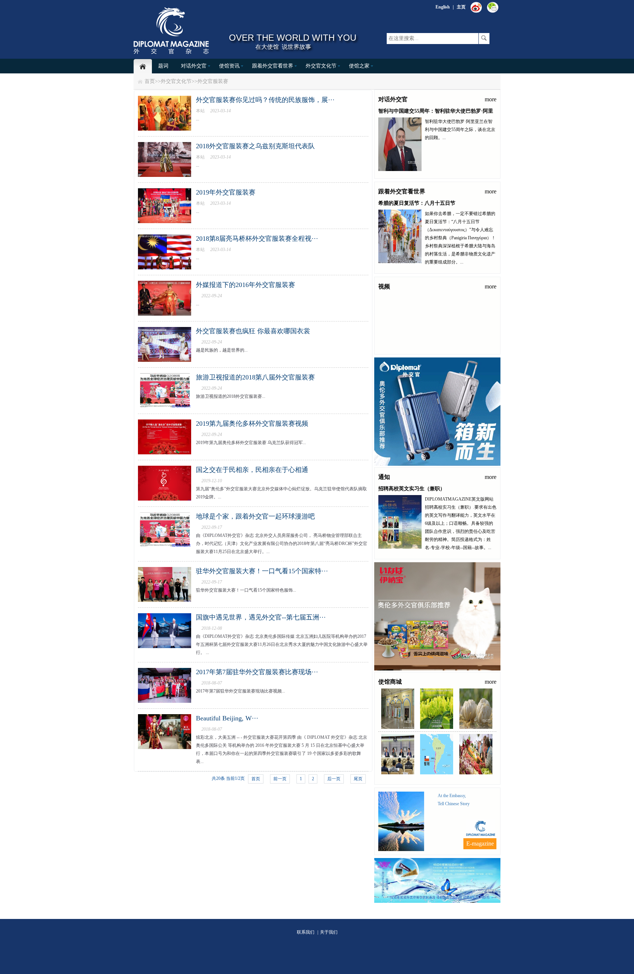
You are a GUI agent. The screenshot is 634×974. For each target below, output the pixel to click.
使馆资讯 (229, 66)
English (443, 7)
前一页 (280, 778)
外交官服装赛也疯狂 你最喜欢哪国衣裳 (253, 331)
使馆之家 (359, 66)
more (490, 99)
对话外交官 (194, 66)
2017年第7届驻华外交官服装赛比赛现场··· (257, 672)
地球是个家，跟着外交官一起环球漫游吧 (255, 516)
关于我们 (329, 932)
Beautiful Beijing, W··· (227, 718)
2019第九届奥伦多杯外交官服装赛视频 (252, 423)
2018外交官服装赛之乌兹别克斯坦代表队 (255, 146)
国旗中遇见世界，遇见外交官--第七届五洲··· (261, 617)
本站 (200, 110)
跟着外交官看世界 (272, 66)
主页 (461, 7)
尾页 (358, 778)
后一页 (333, 778)
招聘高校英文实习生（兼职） (411, 488)
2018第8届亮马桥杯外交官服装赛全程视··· (257, 238)
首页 (150, 81)
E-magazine (480, 843)
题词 (163, 66)
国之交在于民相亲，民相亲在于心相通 (252, 469)
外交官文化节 (321, 66)
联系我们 (305, 932)
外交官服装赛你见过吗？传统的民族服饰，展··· (265, 99)
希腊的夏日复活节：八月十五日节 (416, 203)
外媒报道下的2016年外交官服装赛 (245, 284)
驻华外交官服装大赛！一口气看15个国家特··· (262, 571)
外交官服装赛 (212, 81)
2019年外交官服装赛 (225, 192)
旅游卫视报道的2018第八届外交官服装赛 (255, 377)
